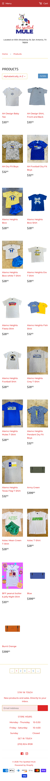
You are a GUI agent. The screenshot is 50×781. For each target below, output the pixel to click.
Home (5, 54)
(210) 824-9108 (25, 744)
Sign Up (42, 708)
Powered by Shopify (24, 765)
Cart (45, 3)
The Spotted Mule (27, 762)
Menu (9, 3)
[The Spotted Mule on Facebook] (22, 754)
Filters (43, 76)
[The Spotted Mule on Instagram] (26, 754)
